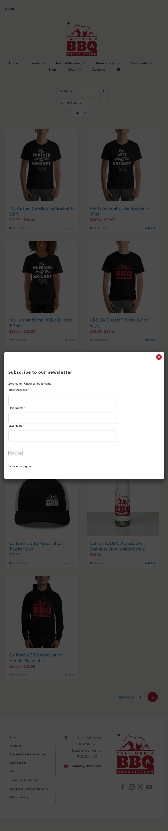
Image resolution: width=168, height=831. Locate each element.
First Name (16, 407)
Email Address (18, 389)
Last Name (16, 425)
